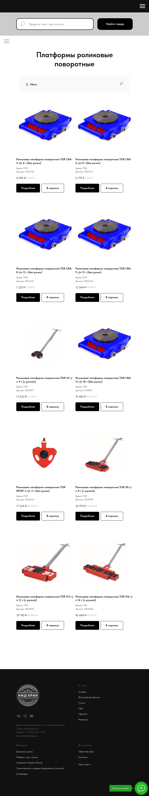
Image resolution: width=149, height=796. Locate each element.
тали (28, 757)
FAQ (80, 708)
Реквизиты (83, 719)
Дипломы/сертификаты (89, 697)
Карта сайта (84, 764)
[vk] (18, 716)
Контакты (82, 757)
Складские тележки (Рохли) (29, 762)
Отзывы (82, 691)
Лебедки (20, 757)
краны (30, 751)
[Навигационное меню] (142, 6)
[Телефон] (25, 716)
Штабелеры (22, 774)
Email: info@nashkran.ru (27, 736)
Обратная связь (86, 751)
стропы (34, 757)
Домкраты (21, 751)
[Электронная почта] (31, 716)
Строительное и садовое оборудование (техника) (40, 768)
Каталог (22, 745)
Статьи (81, 703)
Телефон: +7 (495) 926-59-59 (30, 732)
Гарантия (82, 714)
